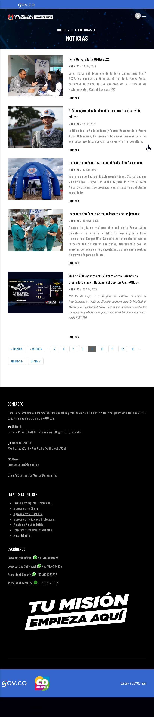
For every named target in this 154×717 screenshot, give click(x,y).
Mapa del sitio (21, 535)
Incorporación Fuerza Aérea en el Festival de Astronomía (106, 162)
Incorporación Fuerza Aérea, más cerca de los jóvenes (104, 213)
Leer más (74, 98)
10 (103, 349)
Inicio (62, 30)
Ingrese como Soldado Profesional (34, 519)
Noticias (74, 66)
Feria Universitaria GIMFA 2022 (89, 59)
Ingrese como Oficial (25, 508)
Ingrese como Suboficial (27, 514)
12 (124, 349)
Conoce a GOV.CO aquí (133, 683)
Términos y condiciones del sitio (32, 530)
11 (113, 349)
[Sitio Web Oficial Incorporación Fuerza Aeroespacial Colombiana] (30, 16)
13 (134, 349)
